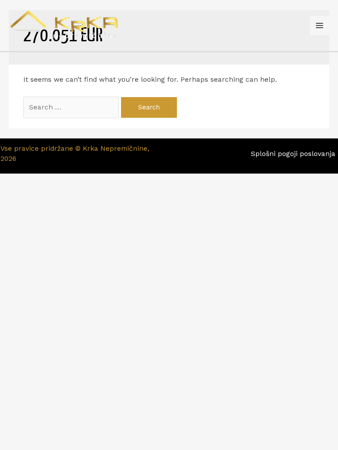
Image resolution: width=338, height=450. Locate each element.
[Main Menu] (319, 25)
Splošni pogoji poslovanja (294, 154)
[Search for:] (72, 107)
